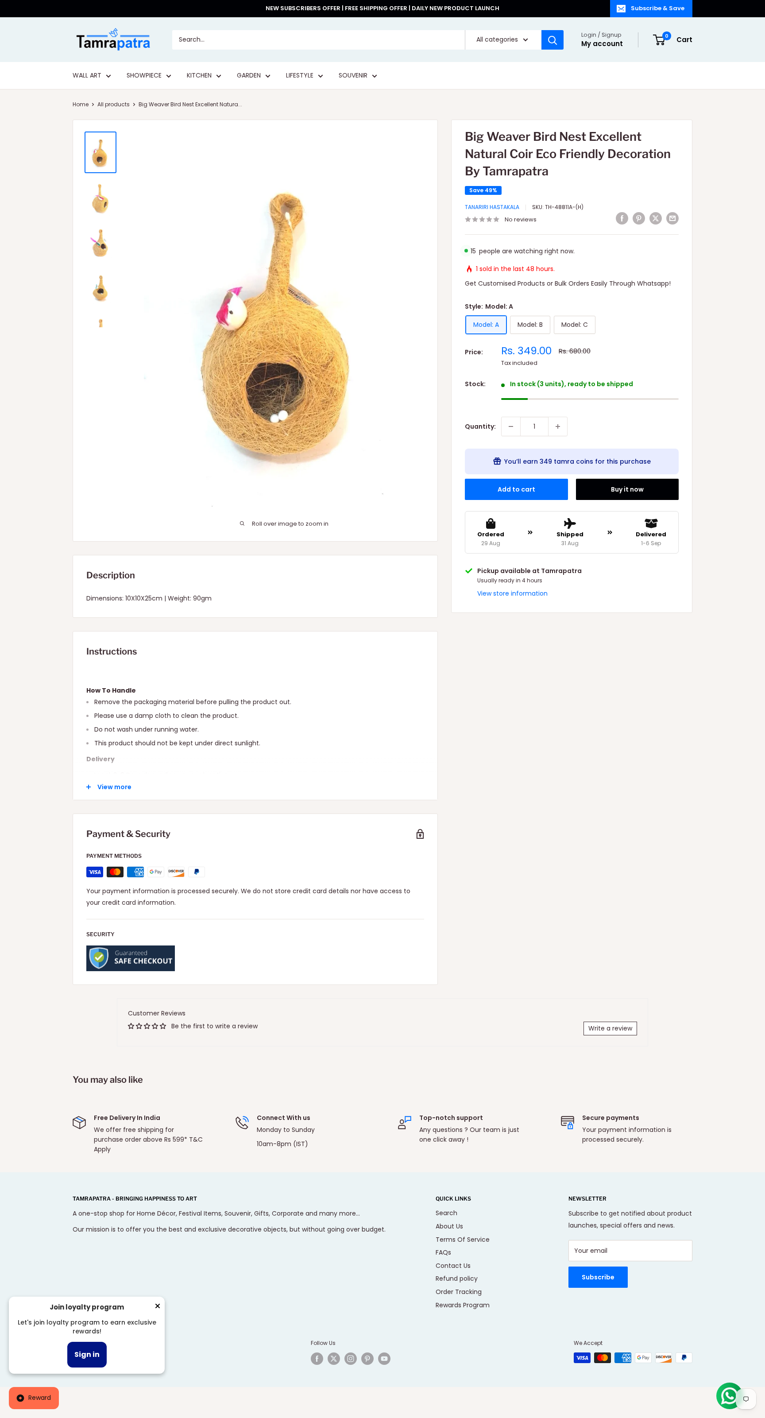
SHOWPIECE (144, 75)
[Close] (158, 1308)
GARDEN (249, 75)
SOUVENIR (353, 75)
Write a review (610, 1028)
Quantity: (480, 426)
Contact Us (453, 1265)
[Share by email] (672, 218)
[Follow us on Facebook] (317, 1358)
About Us (449, 1226)
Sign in (87, 1354)
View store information (512, 593)
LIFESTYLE (299, 75)
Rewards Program (463, 1305)
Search (446, 1213)
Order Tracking (459, 1291)
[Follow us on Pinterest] (367, 1358)
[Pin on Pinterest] (639, 218)
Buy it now (627, 489)
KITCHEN (199, 75)
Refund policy (457, 1278)
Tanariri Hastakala (492, 207)
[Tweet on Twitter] (655, 218)
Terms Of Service (463, 1239)
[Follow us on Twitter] (334, 1358)
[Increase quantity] (558, 426)
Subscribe (598, 1277)
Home (81, 104)
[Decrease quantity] (511, 426)
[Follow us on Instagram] (350, 1358)
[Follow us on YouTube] (384, 1358)
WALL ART (87, 75)
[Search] (552, 40)
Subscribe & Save (657, 8)
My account (602, 43)
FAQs (443, 1252)
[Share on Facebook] (622, 218)
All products (113, 104)
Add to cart (516, 489)
